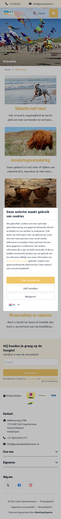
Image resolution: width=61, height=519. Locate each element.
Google (24, 260)
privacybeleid (13, 260)
